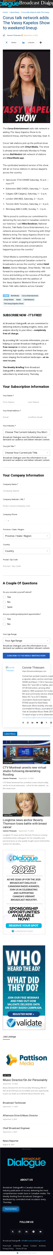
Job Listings (9, 1036)
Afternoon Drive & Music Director (20, 1115)
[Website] (51, 722)
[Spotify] (42, 722)
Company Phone (10, 514)
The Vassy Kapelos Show (13, 303)
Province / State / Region (13, 529)
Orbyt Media (9, 300)
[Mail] (37, 722)
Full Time (7, 1075)
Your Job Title (9, 446)
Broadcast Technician (14, 1102)
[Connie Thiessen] (5, 35)
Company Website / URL (14, 499)
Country (6, 544)
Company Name (10, 484)
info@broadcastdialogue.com (34, 1241)
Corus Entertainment (30, 296)
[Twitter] (46, 722)
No (8, 602)
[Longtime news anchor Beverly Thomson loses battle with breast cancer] (26, 805)
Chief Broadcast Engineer (16, 1128)
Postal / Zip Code (10, 559)
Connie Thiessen (14, 35)
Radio (18, 300)
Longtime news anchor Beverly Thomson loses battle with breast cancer (25, 823)
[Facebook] (23, 722)
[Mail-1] (40, 1231)
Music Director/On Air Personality (25, 1080)
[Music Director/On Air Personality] (26, 1059)
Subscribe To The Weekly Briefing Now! (26, 655)
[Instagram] (28, 722)
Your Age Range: (10, 634)
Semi (9, 607)
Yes (9, 597)
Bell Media (15, 296)
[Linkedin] (32, 722)
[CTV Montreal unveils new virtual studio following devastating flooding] (26, 752)
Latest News (14, 12)
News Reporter (11, 1140)
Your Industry (9, 425)
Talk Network (29, 300)
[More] (41, 42)
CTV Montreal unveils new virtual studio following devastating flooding (24, 771)
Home (5, 12)
